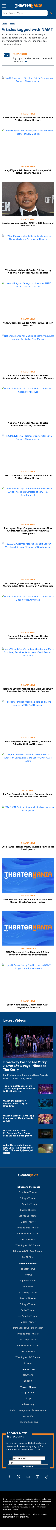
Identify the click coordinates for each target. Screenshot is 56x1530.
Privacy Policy (9, 1517)
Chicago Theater (28, 1198)
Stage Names (28, 1392)
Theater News (28, 113)
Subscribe (28, 1466)
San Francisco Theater (28, 1233)
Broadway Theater (28, 1192)
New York (28, 1374)
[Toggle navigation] (1, 5)
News (12, 23)
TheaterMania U (28, 948)
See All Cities (28, 1257)
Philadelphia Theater (28, 1227)
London (28, 1380)
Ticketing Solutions (28, 1421)
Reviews (28, 1274)
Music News (28, 790)
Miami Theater (28, 1221)
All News (28, 1363)
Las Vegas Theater (28, 1215)
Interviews (28, 1286)
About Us (28, 1416)
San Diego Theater (28, 1339)
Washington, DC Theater (28, 1245)
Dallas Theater (28, 1310)
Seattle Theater (28, 1239)
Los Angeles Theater (28, 1204)
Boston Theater (28, 1209)
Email (9, 1458)
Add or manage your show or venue (28, 1410)
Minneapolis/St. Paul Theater (28, 1251)
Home (4, 23)
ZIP (7, 1462)
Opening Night (28, 1280)
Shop (28, 1398)
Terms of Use (23, 1517)
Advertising (28, 1404)
